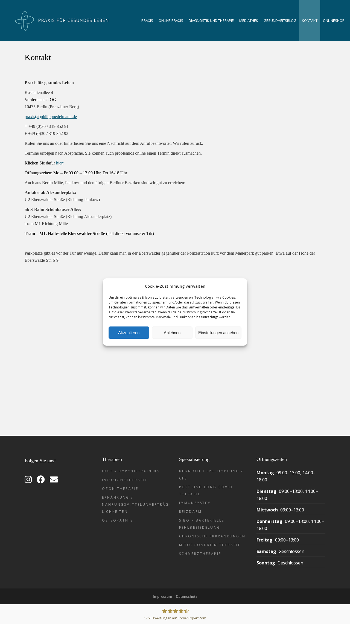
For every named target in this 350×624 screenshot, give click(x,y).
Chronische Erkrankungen (212, 536)
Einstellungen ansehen (218, 332)
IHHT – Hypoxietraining (131, 471)
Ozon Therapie (120, 488)
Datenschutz (186, 596)
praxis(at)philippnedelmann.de (51, 116)
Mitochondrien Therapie (210, 545)
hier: (60, 163)
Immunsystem (195, 503)
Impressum (162, 596)
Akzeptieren (128, 332)
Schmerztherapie (200, 553)
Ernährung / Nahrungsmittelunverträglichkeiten (136, 504)
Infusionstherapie (125, 480)
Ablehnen (172, 332)
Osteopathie (117, 520)
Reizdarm (190, 511)
